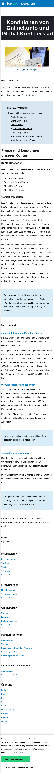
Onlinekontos (24, 522)
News (3, 698)
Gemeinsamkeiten (19, 121)
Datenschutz (5, 718)
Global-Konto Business (9, 598)
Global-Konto (30, 169)
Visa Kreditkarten (7, 625)
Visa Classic (5, 563)
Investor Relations (7, 706)
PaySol (4, 690)
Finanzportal (5, 617)
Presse (3, 694)
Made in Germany (7, 710)
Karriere (4, 702)
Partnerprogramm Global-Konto (12, 656)
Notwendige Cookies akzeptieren (19, 767)
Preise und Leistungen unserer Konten (25, 113)
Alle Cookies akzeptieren (15, 759)
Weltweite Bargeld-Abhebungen (27, 136)
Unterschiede (17, 125)
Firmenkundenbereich (9, 590)
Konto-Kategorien (18, 117)
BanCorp (4, 714)
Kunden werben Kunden (9, 675)
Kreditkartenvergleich (9, 621)
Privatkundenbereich (8, 559)
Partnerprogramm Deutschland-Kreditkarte (16, 648)
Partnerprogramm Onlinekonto (12, 652)
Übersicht (4, 613)
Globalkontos (44, 522)
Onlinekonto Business (9, 594)
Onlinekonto (10, 169)
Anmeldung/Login (7, 640)
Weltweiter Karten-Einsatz (24, 140)
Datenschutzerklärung (16, 746)
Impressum (5, 721)
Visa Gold (4, 567)
